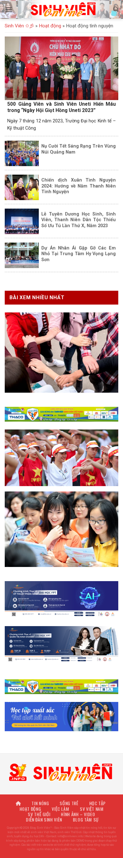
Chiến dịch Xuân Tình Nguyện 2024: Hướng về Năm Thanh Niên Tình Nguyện (78, 185)
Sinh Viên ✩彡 (19, 26)
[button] (9, 10)
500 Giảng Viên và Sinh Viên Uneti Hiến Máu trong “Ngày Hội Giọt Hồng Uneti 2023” (61, 107)
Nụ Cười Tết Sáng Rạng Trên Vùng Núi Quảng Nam (78, 148)
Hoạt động (50, 26)
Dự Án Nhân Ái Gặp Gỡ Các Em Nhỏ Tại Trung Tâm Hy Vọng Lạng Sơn (78, 253)
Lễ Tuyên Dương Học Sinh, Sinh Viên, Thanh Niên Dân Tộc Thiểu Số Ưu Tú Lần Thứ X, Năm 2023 (78, 219)
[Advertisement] (61, 796)
